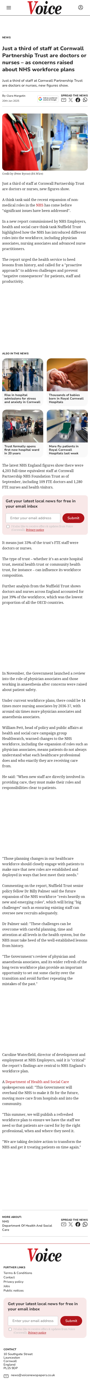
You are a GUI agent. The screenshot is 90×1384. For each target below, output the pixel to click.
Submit (73, 518)
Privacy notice (35, 529)
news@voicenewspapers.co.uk (33, 1375)
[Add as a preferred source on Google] (47, 99)
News (6, 37)
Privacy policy (13, 1282)
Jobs (6, 1286)
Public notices (13, 1290)
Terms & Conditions (17, 1273)
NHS (39, 205)
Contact (9, 1277)
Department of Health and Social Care (37, 1082)
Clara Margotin (16, 96)
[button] (8, 7)
